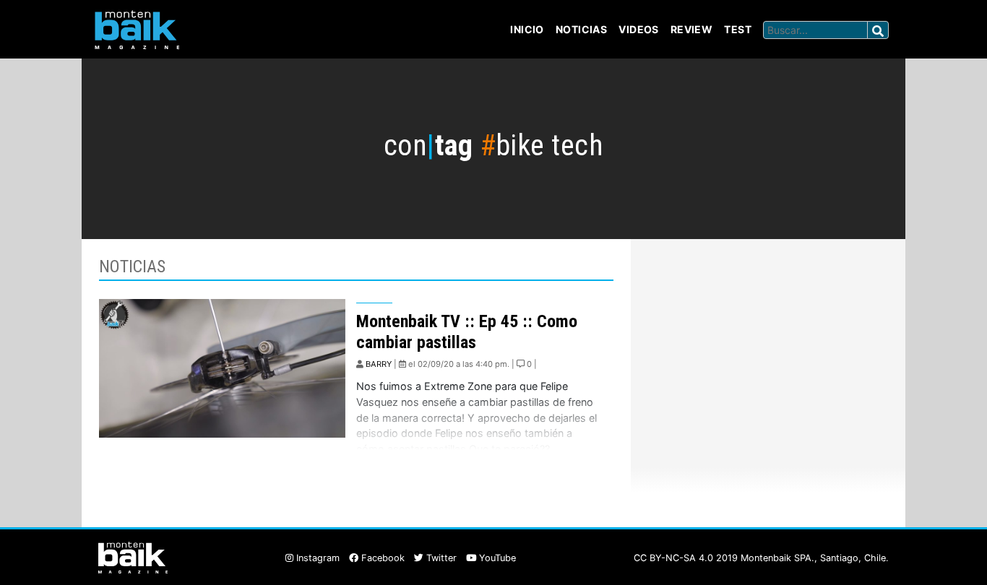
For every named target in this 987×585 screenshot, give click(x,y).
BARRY (379, 364)
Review (692, 29)
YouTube (496, 557)
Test (737, 29)
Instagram (316, 557)
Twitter (440, 557)
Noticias (581, 29)
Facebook (381, 557)
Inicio (527, 29)
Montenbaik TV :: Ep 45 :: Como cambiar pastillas (466, 331)
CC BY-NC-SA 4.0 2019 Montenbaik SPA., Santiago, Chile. (761, 557)
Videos (639, 29)
